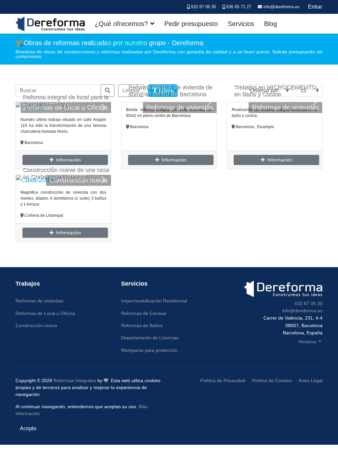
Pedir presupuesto (191, 23)
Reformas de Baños (142, 325)
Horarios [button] (308, 341)
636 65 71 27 (238, 7)
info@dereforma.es (281, 7)
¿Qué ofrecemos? (121, 23)
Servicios (241, 23)
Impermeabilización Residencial (154, 300)
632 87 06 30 (203, 7)
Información (67, 159)
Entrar (315, 7)
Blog (270, 23)
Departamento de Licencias (150, 337)
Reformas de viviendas (179, 107)
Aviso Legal (310, 380)
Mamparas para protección (149, 350)
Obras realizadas (120, 43)
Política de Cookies (272, 380)
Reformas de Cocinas (143, 313)
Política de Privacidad (222, 380)
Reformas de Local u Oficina (45, 313)
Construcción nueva (36, 325)
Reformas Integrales (74, 380)
